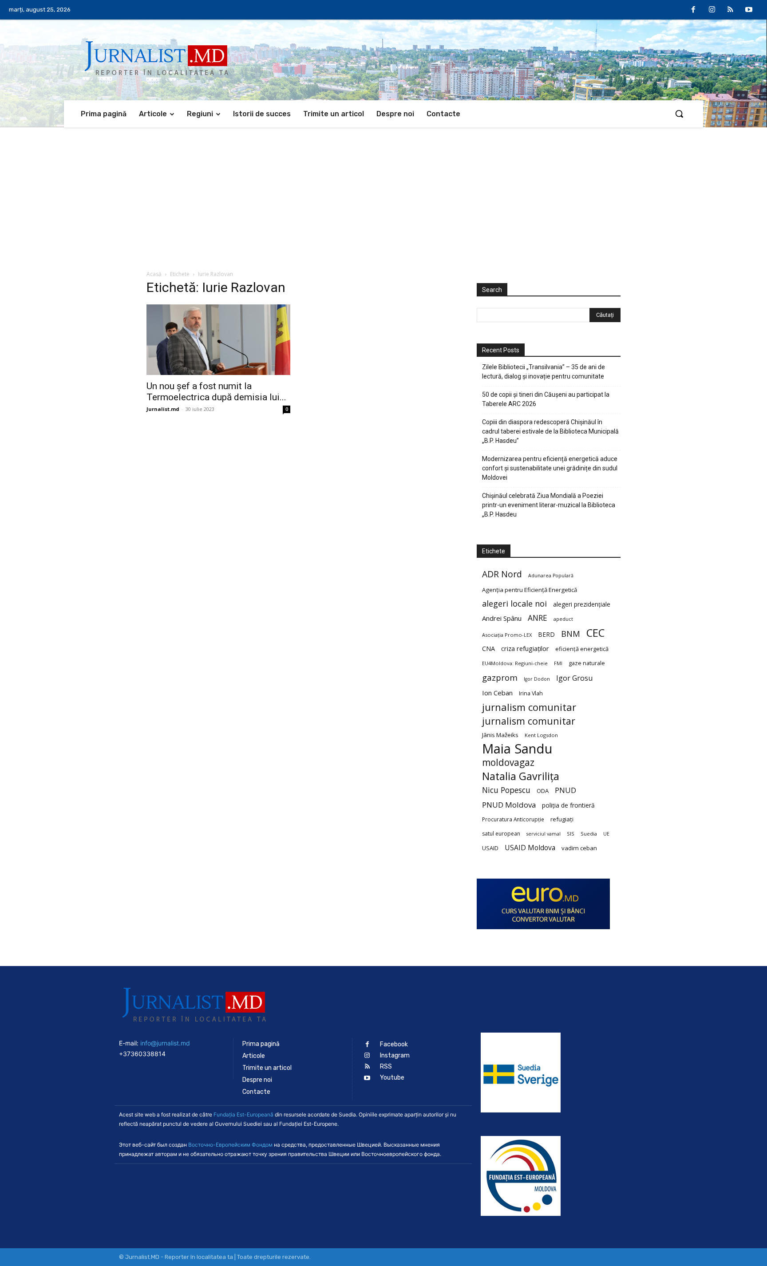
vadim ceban (579, 848)
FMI (558, 663)
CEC (595, 632)
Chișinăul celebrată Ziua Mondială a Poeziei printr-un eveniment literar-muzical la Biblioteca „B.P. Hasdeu (548, 505)
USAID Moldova (530, 847)
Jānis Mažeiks (500, 735)
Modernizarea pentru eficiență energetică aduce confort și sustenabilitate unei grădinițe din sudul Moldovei (549, 468)
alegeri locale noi (514, 603)
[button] (679, 113)
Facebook (394, 1044)
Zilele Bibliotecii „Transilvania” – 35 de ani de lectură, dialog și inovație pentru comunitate (543, 371)
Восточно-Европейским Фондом (230, 1144)
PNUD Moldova (509, 804)
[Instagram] (712, 10)
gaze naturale (587, 663)
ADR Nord (502, 574)
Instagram (395, 1055)
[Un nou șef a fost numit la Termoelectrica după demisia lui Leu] (218, 339)
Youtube (392, 1077)
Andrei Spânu (502, 618)
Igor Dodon (537, 679)
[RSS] (730, 10)
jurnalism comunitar (529, 707)
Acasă (154, 274)
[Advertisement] (383, 194)
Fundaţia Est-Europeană (243, 1114)
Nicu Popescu (506, 790)
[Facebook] (693, 10)
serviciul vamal (543, 834)
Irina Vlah (531, 693)
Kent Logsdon (541, 735)
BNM (570, 634)
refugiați (561, 819)
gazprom (500, 677)
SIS (570, 833)
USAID (490, 848)
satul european (501, 833)
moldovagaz (508, 762)
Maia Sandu (517, 748)
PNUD (565, 790)
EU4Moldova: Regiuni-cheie (515, 663)
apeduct (563, 618)
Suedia (589, 833)
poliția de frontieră (568, 805)
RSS (386, 1066)
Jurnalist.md (162, 409)
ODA (543, 791)
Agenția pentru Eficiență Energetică (529, 590)
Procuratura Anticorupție (513, 819)
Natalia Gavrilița (520, 776)
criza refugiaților (525, 648)
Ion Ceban (497, 692)
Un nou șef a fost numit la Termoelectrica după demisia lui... (216, 391)
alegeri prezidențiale (581, 604)
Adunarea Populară (550, 575)
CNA (488, 648)
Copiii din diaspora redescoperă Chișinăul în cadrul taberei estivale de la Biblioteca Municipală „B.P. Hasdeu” (550, 431)
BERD (546, 634)
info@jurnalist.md (165, 1043)
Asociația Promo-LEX (507, 634)
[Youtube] (748, 10)
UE (606, 834)
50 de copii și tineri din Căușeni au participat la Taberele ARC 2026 (545, 399)
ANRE (537, 618)
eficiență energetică (582, 649)
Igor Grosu (574, 678)
